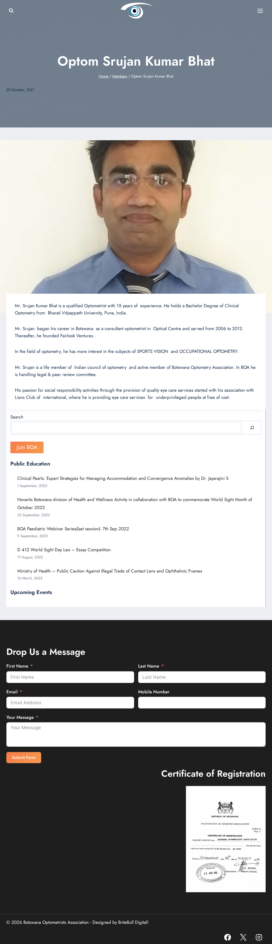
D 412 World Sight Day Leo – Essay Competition (64, 549)
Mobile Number (153, 692)
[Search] (252, 427)
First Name (17, 666)
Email (12, 692)
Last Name (148, 666)
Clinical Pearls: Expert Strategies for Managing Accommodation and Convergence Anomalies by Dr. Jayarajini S (122, 478)
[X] (243, 937)
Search (16, 417)
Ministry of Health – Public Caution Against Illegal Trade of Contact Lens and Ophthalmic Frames (109, 571)
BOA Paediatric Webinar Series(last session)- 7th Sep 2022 (73, 529)
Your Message (20, 717)
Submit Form (24, 757)
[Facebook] (228, 937)
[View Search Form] (11, 10)
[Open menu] (260, 10)
